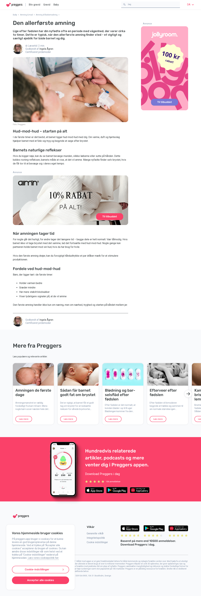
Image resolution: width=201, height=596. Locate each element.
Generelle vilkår (95, 533)
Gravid (46, 4)
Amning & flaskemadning (46, 15)
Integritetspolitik (96, 537)
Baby (56, 4)
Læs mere (23, 419)
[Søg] (124, 4)
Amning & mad (26, 15)
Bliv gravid (34, 4)
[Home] (14, 5)
